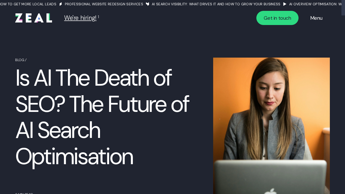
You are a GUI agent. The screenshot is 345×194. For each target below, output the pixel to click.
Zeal (33, 17)
